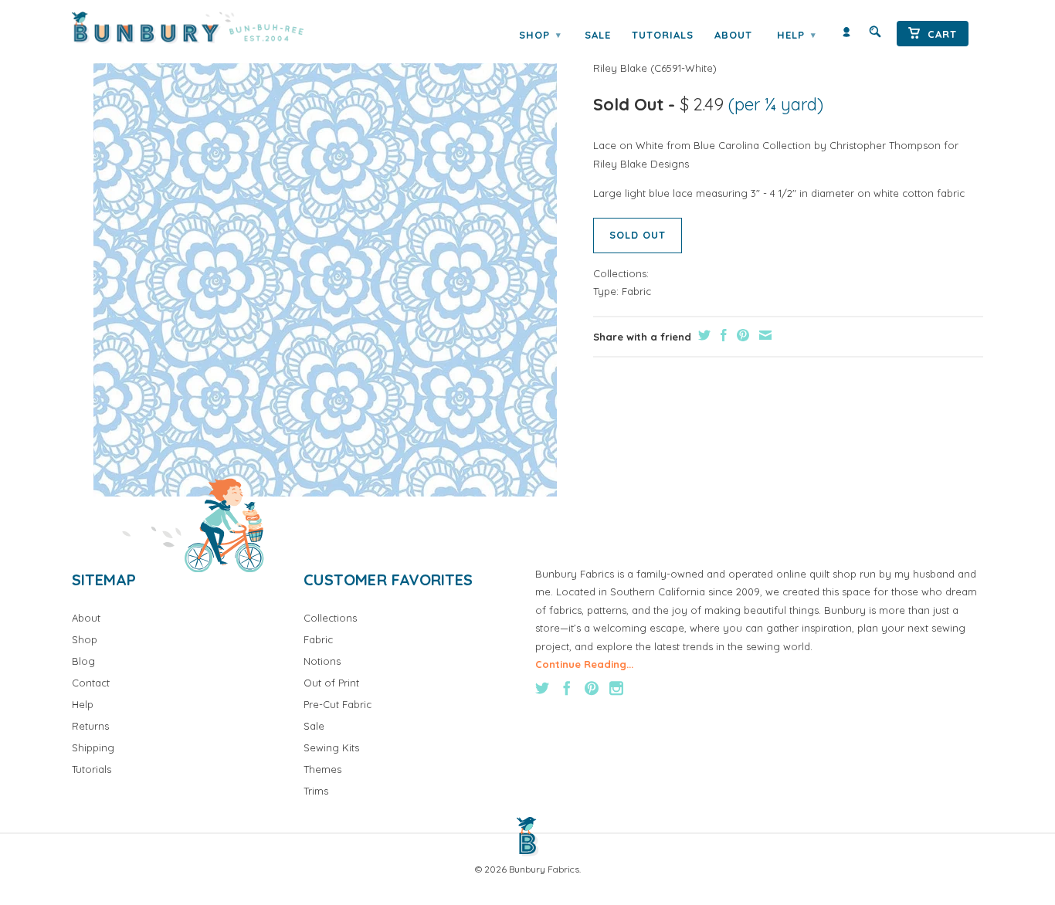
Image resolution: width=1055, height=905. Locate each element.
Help (796, 35)
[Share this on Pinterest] (741, 335)
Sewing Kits (331, 747)
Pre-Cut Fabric (337, 704)
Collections (330, 618)
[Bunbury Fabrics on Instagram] (616, 688)
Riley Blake (620, 68)
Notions (322, 661)
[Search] (875, 35)
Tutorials (663, 35)
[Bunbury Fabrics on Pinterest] (592, 688)
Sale (598, 35)
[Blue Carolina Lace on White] (325, 265)
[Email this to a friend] (763, 335)
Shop (540, 35)
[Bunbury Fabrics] (209, 28)
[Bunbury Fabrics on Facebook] (567, 688)
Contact (91, 682)
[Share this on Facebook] (722, 335)
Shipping (93, 747)
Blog (83, 661)
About (733, 35)
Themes (322, 769)
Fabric (636, 291)
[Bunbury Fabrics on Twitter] (542, 688)
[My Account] (846, 35)
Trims (316, 791)
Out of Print (331, 682)
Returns (90, 726)
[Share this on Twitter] (702, 335)
